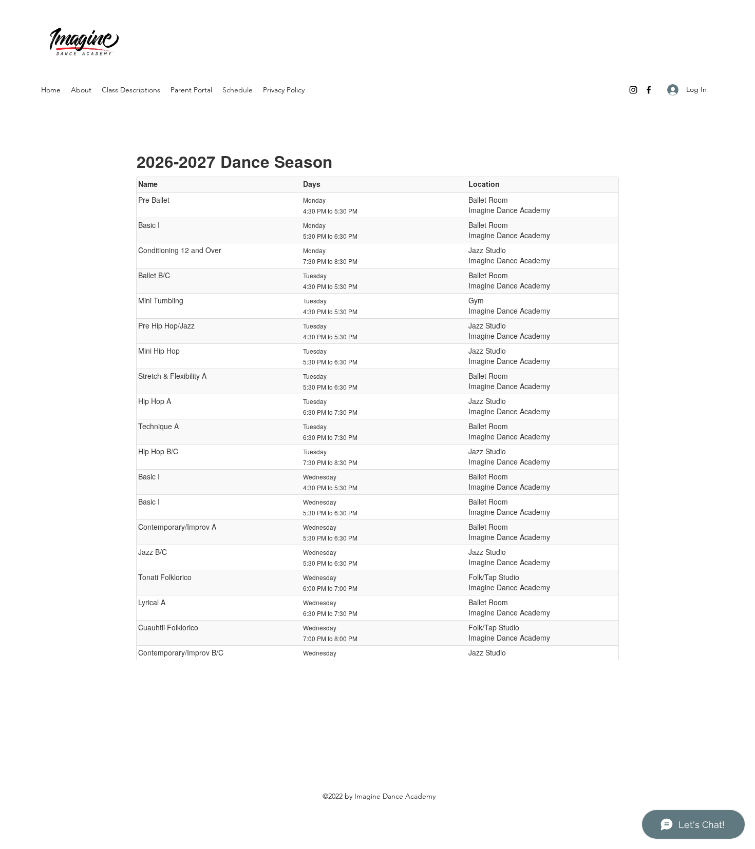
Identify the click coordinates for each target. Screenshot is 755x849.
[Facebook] (649, 90)
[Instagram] (633, 90)
